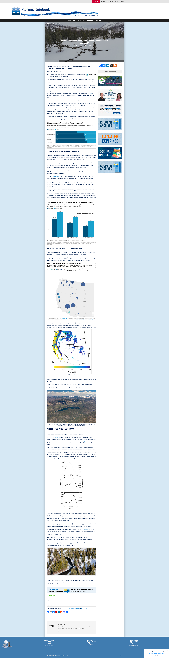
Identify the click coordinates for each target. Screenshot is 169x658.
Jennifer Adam (50, 118)
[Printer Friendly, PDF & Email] (51, 596)
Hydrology (85, 37)
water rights (69, 524)
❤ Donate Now (96, 1)
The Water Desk (80, 45)
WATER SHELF (98, 20)
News (74, 20)
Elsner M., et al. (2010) (73, 510)
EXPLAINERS (81, 20)
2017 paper (89, 93)
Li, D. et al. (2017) (73, 374)
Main (69, 20)
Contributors (110, 1)
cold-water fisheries (85, 529)
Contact (117, 1)
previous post (56, 176)
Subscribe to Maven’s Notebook (156, 653)
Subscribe (103, 1)
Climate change (50, 109)
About (121, 1)
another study (58, 437)
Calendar (90, 20)
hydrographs (83, 441)
